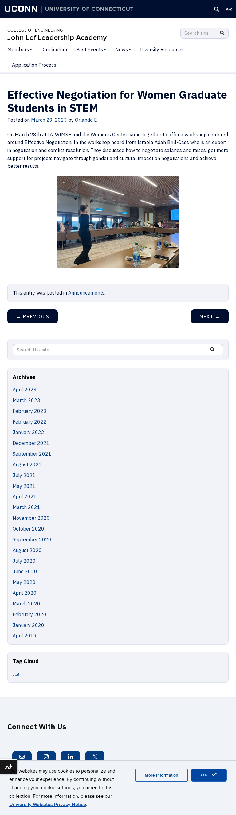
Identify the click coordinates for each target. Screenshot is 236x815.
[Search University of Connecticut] (217, 9)
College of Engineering (35, 30)
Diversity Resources (162, 49)
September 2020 (32, 539)
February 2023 (29, 411)
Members (18, 49)
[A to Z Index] (229, 9)
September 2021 (32, 454)
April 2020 (25, 593)
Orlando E (86, 120)
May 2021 (24, 486)
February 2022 (29, 422)
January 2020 (28, 625)
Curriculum (55, 49)
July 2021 (24, 475)
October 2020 (28, 529)
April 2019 (25, 636)
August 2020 (27, 550)
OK (205, 775)
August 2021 (27, 464)
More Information (161, 775)
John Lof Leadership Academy (57, 37)
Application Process (34, 65)
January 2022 (28, 432)
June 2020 (25, 571)
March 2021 (26, 507)
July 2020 (24, 561)
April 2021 (25, 496)
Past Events (89, 49)
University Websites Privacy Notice (47, 804)
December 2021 (31, 443)
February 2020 (29, 614)
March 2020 (26, 604)
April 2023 (25, 389)
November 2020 (31, 518)
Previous (32, 316)
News (121, 49)
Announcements (86, 293)
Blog (16, 674)
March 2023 (26, 400)
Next (209, 316)
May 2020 (24, 582)
